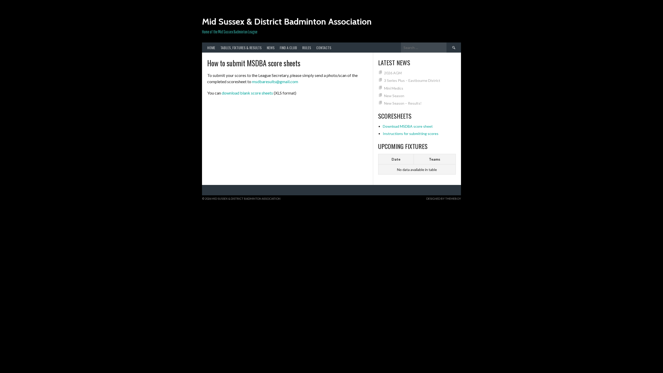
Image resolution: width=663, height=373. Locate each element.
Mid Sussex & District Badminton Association (287, 21)
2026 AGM (393, 73)
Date (396, 159)
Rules (306, 47)
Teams (434, 159)
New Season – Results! (403, 103)
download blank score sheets (247, 92)
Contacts (323, 47)
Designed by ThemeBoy (443, 198)
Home (211, 47)
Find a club (288, 47)
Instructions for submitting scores (410, 133)
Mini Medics (393, 88)
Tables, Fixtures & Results (241, 47)
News (271, 47)
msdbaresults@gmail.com (275, 81)
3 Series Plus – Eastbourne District (412, 80)
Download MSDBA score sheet (408, 126)
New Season (394, 96)
